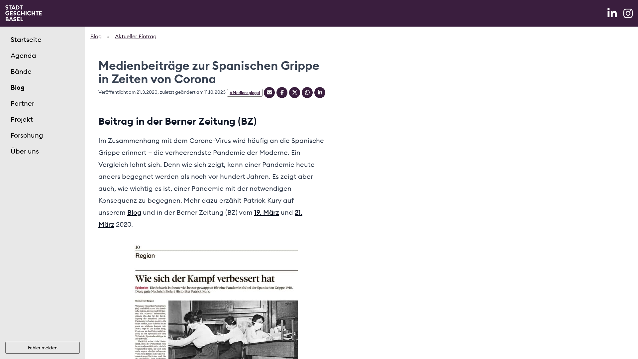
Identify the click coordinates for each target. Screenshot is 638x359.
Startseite (26, 39)
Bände (21, 71)
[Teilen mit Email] (269, 92)
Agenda (23, 55)
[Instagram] (628, 13)
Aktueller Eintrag (136, 36)
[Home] (23, 13)
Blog (18, 87)
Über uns (25, 151)
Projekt (22, 119)
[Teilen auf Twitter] (294, 92)
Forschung (27, 135)
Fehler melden (42, 348)
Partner (22, 103)
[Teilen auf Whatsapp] (307, 92)
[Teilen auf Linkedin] (319, 92)
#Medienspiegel (245, 92)
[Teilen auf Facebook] (281, 92)
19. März (266, 212)
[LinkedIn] (612, 13)
